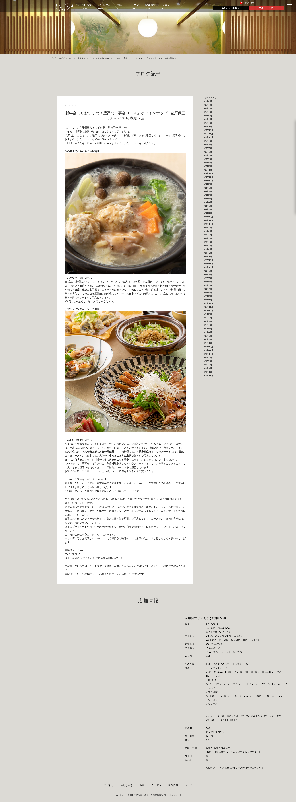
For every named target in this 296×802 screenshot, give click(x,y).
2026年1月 (207, 126)
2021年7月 (207, 321)
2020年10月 (208, 354)
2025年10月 (208, 137)
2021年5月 (207, 329)
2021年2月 (207, 339)
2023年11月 (208, 220)
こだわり (109, 785)
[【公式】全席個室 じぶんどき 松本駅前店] (65, 7)
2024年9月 (207, 184)
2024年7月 (207, 191)
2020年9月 (207, 357)
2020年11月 (208, 350)
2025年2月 (207, 166)
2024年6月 (207, 195)
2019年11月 (208, 375)
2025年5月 (207, 155)
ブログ (188, 785)
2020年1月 (207, 372)
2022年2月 (207, 296)
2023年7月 (207, 235)
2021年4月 (207, 332)
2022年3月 (207, 292)
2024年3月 (207, 206)
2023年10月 (208, 224)
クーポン (156, 785)
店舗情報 (173, 785)
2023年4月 (207, 245)
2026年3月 (207, 119)
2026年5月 (207, 112)
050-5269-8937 (72, 554)
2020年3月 (207, 365)
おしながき (127, 785)
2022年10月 (208, 267)
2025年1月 (207, 170)
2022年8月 (207, 274)
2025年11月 (208, 134)
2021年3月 (207, 336)
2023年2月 (207, 253)
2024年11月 (208, 177)
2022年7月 (207, 278)
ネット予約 (267, 8)
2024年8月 (207, 188)
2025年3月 (207, 162)
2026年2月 (207, 123)
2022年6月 (207, 281)
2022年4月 (207, 289)
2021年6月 (207, 325)
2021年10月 (208, 310)
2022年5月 (207, 285)
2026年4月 (207, 116)
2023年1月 (207, 256)
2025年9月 (207, 141)
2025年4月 (207, 159)
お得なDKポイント (249, 3)
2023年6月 (207, 238)
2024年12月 (208, 173)
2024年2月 (207, 209)
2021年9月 (207, 314)
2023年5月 (207, 242)
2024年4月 (207, 202)
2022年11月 (208, 263)
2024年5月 (207, 199)
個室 (142, 785)
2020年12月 (208, 347)
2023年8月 (207, 231)
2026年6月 (207, 108)
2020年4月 (207, 361)
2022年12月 (208, 260)
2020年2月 (207, 368)
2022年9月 (207, 271)
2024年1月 (207, 213)
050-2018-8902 (231, 8)
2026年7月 (207, 105)
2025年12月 (208, 130)
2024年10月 (208, 180)
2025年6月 (207, 152)
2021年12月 (208, 303)
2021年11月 (208, 307)
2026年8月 (207, 101)
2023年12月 (208, 217)
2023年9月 (207, 227)
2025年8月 (207, 144)
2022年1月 (207, 300)
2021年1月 (207, 343)
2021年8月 (207, 318)
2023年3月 (207, 249)
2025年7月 (207, 148)
